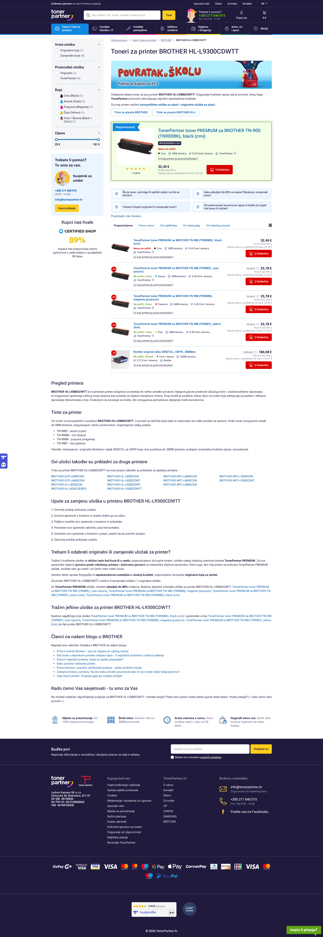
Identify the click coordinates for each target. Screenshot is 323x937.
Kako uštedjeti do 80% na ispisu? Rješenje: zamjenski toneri (236, 194)
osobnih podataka (210, 757)
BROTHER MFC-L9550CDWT (237, 480)
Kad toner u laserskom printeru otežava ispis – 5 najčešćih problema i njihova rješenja (110, 655)
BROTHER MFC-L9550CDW (236, 476)
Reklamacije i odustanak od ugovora (129, 800)
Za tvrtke (232, 3)
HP (165, 806)
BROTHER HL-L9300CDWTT (124, 488)
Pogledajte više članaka (126, 216)
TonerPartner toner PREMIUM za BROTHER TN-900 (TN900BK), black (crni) (133, 595)
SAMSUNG (170, 816)
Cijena (60, 133)
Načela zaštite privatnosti (122, 790)
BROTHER (166, 40)
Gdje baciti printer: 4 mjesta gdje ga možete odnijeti (89, 676)
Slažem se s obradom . (198, 757)
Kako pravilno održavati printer (76, 663)
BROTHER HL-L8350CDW (123, 476)
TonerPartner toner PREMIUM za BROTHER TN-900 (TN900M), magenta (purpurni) (160, 591)
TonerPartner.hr (175, 778)
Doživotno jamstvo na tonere (124, 827)
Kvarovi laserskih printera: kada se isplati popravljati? (90, 659)
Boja (58, 90)
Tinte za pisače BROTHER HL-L (176, 112)
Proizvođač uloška (69, 67)
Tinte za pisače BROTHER (130, 112)
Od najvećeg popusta (218, 225)
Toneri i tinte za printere (144, 40)
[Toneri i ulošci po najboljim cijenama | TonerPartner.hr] (62, 15)
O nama (168, 785)
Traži (169, 15)
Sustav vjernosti (116, 821)
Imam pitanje (66, 208)
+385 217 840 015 (212, 15)
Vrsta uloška (65, 44)
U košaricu (222, 169)
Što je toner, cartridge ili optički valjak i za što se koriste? (151, 194)
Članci (218, 3)
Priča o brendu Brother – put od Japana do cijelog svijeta (92, 651)
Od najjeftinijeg (168, 225)
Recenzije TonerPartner (121, 842)
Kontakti (247, 3)
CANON (168, 811)
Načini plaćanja (116, 816)
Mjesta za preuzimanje (121, 811)
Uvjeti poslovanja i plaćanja (123, 785)
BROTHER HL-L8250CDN (66, 484)
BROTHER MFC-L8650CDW (180, 480)
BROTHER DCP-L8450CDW (67, 480)
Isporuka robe (202, 3)
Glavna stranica (119, 40)
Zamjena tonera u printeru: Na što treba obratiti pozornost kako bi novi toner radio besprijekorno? (118, 672)
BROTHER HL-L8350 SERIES (68, 488)
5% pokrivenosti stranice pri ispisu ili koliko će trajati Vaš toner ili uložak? (235, 207)
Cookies (112, 795)
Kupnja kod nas (118, 778)
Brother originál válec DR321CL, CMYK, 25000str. (164, 352)
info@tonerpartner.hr (68, 199)
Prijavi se (241, 17)
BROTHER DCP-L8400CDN (67, 476)
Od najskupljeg (191, 225)
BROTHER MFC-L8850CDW (180, 484)
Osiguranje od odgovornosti (124, 832)
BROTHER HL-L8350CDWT (123, 480)
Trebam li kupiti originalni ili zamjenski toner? (150, 206)
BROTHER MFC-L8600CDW (180, 476)
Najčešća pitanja (117, 837)
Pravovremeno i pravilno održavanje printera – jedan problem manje (99, 667)
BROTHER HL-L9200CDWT (123, 484)
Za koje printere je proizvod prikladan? (178, 158)
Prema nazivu (146, 225)
